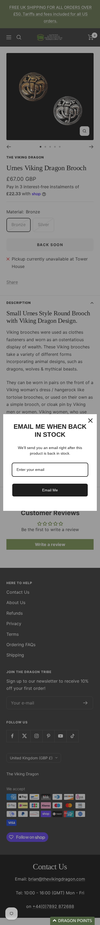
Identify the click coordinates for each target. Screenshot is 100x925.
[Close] (90, 420)
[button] (72, 921)
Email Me (50, 490)
